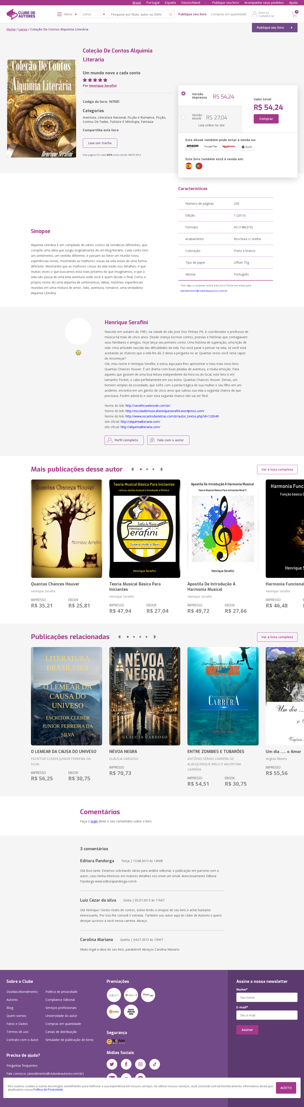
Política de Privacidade (48, 1089)
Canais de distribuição (61, 1032)
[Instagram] (140, 1064)
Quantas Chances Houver (55, 584)
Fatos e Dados (17, 1024)
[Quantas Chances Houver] (66, 529)
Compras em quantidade (229, 14)
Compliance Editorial (60, 1000)
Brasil (136, 2)
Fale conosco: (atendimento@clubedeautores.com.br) (45, 1073)
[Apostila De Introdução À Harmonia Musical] (222, 529)
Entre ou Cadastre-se (266, 14)
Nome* (242, 989)
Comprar (266, 119)
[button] (132, 469)
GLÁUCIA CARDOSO (123, 759)
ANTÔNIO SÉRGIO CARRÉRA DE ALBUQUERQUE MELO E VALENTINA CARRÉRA (214, 764)
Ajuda (293, 2)
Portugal (152, 2)
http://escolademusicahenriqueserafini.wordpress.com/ (165, 411)
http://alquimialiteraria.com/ (140, 421)
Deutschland (190, 2)
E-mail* (242, 1007)
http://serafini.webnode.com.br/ (148, 405)
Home (11, 29)
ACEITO (286, 1088)
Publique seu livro (225, 2)
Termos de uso (17, 1032)
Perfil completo (126, 440)
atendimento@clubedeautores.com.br (203, 290)
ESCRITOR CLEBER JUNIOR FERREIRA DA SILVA (61, 761)
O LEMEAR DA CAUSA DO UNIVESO (63, 751)
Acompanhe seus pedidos (264, 2)
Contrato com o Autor (22, 1040)
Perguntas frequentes (22, 1065)
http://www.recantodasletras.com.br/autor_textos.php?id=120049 (172, 416)
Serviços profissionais (61, 1008)
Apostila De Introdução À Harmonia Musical (211, 586)
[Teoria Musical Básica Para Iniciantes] (144, 529)
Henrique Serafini (103, 85)
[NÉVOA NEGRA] (144, 696)
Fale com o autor (170, 440)
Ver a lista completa (277, 469)
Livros (22, 29)
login (94, 821)
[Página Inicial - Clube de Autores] (20, 15)
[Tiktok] (154, 1064)
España (170, 2)
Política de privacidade (61, 992)
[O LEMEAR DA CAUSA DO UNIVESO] (66, 696)
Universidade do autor (61, 1016)
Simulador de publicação (69, 1040)
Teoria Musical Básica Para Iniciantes (135, 586)
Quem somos (16, 1016)
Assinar (247, 1030)
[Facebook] (126, 1064)
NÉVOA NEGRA (123, 751)
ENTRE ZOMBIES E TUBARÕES (215, 751)
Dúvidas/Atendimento (22, 992)
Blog (9, 1008)
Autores (12, 1000)
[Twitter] (112, 1064)
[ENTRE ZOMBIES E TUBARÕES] (222, 696)
